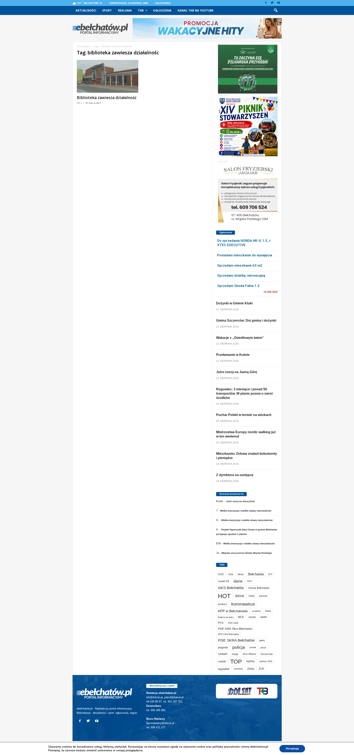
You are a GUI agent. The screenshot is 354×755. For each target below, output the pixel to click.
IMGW (239, 596)
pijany (262, 640)
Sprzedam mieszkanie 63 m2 (239, 265)
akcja (241, 574)
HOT (224, 596)
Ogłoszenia (162, 3)
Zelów (250, 668)
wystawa (238, 668)
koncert (263, 596)
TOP (236, 661)
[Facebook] (265, 3)
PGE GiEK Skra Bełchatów (235, 628)
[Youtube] (278, 3)
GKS (249, 581)
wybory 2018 (265, 661)
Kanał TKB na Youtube (195, 10)
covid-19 (223, 581)
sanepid (222, 653)
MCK (241, 617)
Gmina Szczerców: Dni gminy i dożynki (246, 320)
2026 (230, 574)
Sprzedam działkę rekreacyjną (241, 275)
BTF (270, 574)
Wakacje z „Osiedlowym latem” (240, 337)
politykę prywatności (226, 747)
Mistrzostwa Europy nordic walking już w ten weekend (246, 434)
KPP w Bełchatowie (233, 611)
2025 (221, 574)
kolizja (251, 596)
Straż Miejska (249, 654)
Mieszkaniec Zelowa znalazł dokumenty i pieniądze (246, 456)
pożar (263, 647)
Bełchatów (256, 574)
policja (238, 647)
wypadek (223, 668)
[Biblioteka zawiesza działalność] (107, 76)
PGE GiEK (233, 623)
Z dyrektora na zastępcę (234, 475)
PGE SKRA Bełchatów (236, 640)
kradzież (256, 611)
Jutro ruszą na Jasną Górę (236, 372)
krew (268, 610)
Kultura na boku (226, 617)
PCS (221, 622)
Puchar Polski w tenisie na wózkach (243, 415)
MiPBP (263, 617)
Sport (107, 10)
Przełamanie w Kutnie (233, 354)
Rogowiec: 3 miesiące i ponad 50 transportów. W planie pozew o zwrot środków (244, 393)
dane (238, 581)
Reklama (125, 10)
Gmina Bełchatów (258, 587)
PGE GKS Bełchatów (228, 634)
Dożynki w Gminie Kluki (234, 303)
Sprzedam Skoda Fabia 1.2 (238, 286)
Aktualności (86, 10)
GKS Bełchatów (231, 588)
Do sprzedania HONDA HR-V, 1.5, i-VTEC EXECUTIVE (244, 243)
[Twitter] (272, 3)
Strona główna (84, 46)
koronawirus (243, 604)
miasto (252, 617)
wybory (250, 661)
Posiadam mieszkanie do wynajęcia (244, 255)
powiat (253, 647)
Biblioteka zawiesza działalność (106, 97)
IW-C (79, 102)
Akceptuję (292, 748)
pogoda (223, 647)
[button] (275, 10)
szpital (222, 661)
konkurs (222, 604)
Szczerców (267, 654)
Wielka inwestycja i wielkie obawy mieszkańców (245, 510)
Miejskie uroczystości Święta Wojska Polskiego (246, 553)
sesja (235, 654)
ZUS (261, 668)
